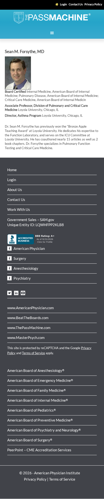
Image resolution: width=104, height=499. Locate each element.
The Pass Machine (52, 17)
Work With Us (18, 209)
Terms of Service (33, 353)
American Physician (29, 248)
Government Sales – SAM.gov (30, 219)
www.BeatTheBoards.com (27, 317)
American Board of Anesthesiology (35, 370)
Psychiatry (22, 278)
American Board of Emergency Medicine (40, 380)
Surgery (19, 258)
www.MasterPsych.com (26, 337)
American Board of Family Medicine (36, 390)
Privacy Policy (35, 479)
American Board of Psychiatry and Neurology (44, 430)
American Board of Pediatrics (31, 410)
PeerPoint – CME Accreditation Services (39, 450)
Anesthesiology (25, 268)
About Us (14, 189)
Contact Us (16, 199)
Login (11, 179)
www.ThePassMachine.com (28, 327)
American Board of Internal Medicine (37, 400)
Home (12, 170)
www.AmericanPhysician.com (30, 308)
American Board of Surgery (29, 440)
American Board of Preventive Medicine (40, 420)
